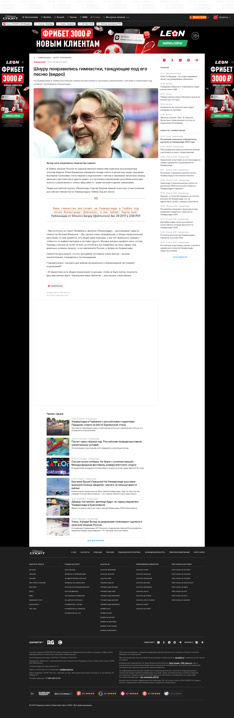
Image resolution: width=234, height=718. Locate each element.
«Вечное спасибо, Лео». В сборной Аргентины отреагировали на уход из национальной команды (177, 120)
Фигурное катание (37, 583)
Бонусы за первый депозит (77, 587)
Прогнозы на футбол (181, 570)
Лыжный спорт (36, 600)
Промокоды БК (107, 583)
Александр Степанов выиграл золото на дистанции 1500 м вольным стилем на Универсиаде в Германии (178, 186)
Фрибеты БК (105, 609)
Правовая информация (179, 552)
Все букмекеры (72, 591)
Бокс (31, 591)
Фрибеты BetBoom (108, 626)
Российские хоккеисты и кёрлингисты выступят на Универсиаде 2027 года (178, 140)
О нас (73, 552)
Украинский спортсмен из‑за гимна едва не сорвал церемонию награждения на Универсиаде (180, 163)
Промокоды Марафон (110, 604)
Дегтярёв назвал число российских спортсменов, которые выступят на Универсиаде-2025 (176, 225)
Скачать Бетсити (143, 596)
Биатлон (33, 587)
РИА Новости (186, 663)
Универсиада (40, 62)
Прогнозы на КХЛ (179, 596)
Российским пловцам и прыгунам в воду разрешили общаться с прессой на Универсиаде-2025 (179, 212)
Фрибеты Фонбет (107, 617)
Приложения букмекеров (147, 564)
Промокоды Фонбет (109, 587)
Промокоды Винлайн (110, 596)
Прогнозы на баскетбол (183, 583)
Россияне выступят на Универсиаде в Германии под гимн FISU (177, 236)
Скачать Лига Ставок (145, 600)
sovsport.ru (179, 658)
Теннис (32, 578)
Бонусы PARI (105, 578)
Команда (98, 552)
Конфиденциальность (155, 552)
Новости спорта (36, 564)
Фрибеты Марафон (108, 630)
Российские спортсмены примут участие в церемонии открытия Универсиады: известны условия (180, 248)
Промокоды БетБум (109, 600)
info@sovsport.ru (66, 669)
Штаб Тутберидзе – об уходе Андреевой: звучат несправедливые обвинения (179, 77)
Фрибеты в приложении (75, 574)
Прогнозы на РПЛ (179, 591)
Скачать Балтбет (143, 609)
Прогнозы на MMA (180, 587)
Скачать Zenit (142, 604)
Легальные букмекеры (75, 596)
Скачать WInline (143, 574)
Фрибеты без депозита (75, 583)
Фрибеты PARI (106, 613)
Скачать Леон (142, 591)
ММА (31, 596)
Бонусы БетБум (107, 574)
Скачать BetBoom (144, 578)
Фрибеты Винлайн (108, 622)
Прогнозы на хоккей (181, 574)
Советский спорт (62, 295)
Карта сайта (199, 552)
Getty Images (174, 663)
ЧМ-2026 (32, 609)
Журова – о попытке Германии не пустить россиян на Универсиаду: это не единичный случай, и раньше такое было (179, 199)
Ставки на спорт (72, 564)
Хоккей (32, 574)
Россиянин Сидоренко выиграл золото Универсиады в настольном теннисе (178, 174)
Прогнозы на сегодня (182, 564)
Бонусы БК (105, 564)
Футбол (32, 570)
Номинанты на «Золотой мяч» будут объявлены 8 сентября (177, 108)
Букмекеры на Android (75, 609)
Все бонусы (70, 570)
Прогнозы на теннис (181, 578)
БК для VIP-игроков (73, 600)
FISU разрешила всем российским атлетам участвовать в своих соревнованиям (180, 151)
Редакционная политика (129, 552)
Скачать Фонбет (143, 583)
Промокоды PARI (107, 591)
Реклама (110, 552)
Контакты (85, 552)
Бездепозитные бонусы (75, 578)
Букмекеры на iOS (73, 613)
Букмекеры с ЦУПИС (73, 604)
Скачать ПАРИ (142, 570)
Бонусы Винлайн (108, 570)
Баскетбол (34, 604)
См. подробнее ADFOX (149, 677)
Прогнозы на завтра (181, 600)
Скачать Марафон (144, 587)
